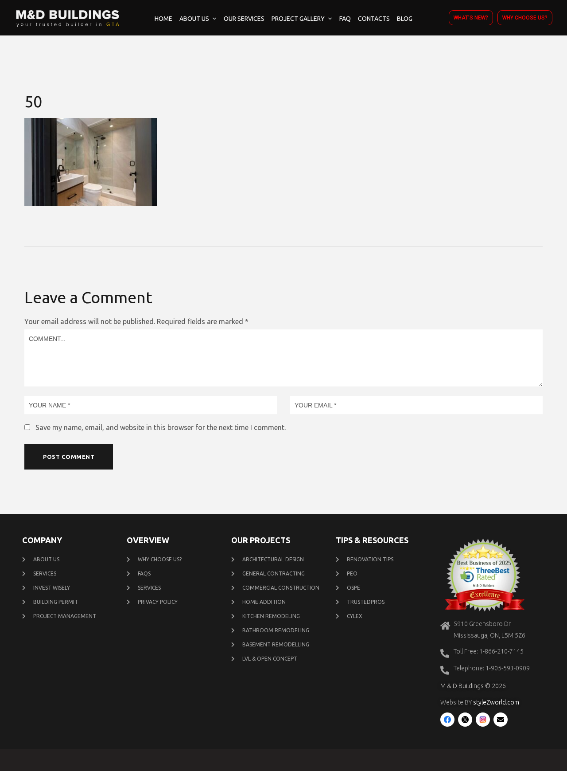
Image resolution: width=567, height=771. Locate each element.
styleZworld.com (496, 702)
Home (163, 18)
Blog (404, 18)
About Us (194, 18)
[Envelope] (500, 719)
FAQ (345, 18)
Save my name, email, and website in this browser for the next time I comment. (160, 427)
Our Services (244, 18)
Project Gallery (298, 18)
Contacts (374, 18)
